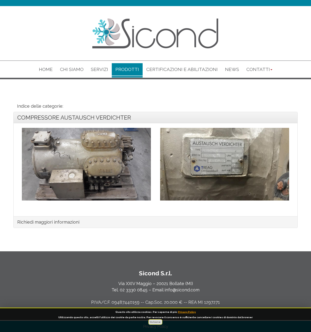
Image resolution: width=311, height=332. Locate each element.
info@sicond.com (181, 289)
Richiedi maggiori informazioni (48, 222)
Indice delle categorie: (40, 106)
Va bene (155, 322)
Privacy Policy (187, 312)
